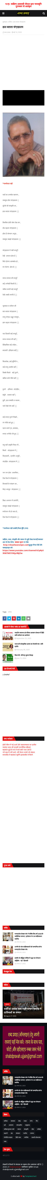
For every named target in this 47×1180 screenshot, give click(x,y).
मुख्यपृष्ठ (5, 22)
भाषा (5, 1141)
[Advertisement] (23, 784)
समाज (19, 1129)
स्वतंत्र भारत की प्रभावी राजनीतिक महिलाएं (17, 747)
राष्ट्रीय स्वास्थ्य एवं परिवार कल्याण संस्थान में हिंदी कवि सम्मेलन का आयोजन (29, 633)
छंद (12, 1133)
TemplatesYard (30, 1176)
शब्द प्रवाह (7, 32)
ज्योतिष (26, 1137)
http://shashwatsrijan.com (15, 545)
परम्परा (32, 1133)
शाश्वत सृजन (19, 542)
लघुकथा (27, 1125)
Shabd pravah (16, 1167)
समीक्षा (39, 1129)
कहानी (6, 1133)
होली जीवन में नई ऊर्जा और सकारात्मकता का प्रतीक (19, 744)
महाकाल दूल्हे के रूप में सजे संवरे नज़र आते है (17, 749)
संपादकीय (19, 1125)
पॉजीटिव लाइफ (8, 1137)
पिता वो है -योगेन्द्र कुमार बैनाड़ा (24, 655)
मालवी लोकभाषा (36, 1137)
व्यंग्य (31, 1121)
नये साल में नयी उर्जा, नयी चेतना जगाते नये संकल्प (19, 752)
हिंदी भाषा (18, 1137)
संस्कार (18, 1133)
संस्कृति (26, 1129)
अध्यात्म (11, 1125)
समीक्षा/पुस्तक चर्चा (9, 1129)
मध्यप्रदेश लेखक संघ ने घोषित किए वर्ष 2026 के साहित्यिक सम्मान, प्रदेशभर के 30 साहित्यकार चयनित (29, 936)
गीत (37, 1121)
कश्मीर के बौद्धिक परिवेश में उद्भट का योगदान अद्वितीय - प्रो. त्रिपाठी (27, 959)
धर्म (5, 1125)
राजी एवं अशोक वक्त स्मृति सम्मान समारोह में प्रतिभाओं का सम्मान (22, 1010)
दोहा (33, 1129)
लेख (19, 1121)
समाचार (13, 1121)
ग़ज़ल (25, 1121)
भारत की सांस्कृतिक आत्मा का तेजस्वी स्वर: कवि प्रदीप (29, 645)
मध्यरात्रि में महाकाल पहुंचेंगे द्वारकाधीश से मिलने (18, 754)
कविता (10, 22)
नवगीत (25, 1133)
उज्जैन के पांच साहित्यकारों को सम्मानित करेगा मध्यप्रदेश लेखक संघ (28, 948)
